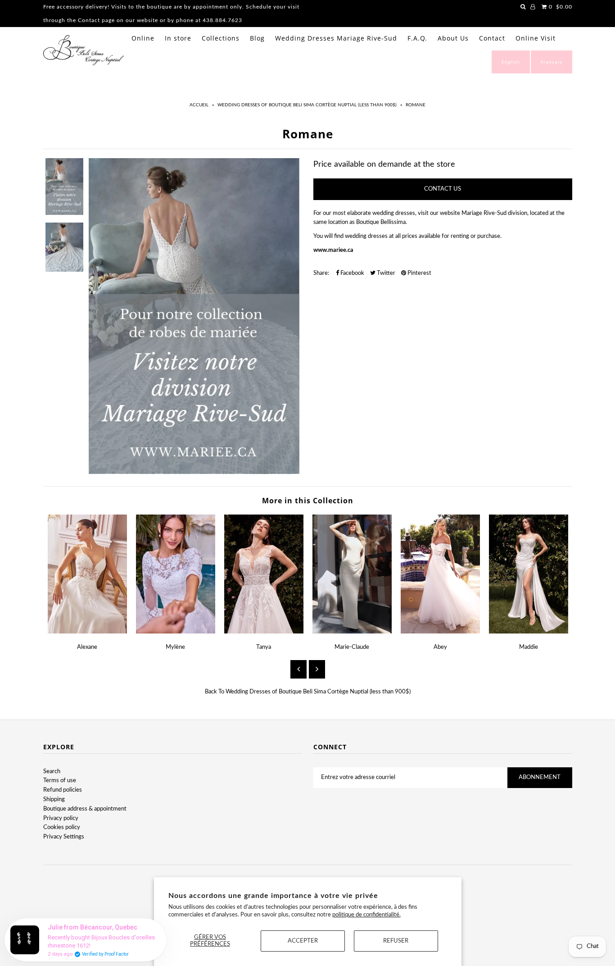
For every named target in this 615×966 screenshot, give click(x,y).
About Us (453, 38)
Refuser (395, 941)
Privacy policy (60, 818)
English (511, 62)
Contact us (442, 189)
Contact (492, 38)
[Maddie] (528, 632)
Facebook (351, 273)
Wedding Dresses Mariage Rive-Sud (336, 38)
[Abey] (440, 632)
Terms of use (59, 781)
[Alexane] (87, 632)
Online (142, 38)
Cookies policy (61, 827)
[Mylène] (175, 632)
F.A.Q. (417, 38)
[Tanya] (263, 632)
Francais (551, 62)
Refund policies (62, 790)
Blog (257, 38)
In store (178, 38)
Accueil (199, 105)
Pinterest (418, 273)
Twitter (385, 273)
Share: (321, 273)
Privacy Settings (63, 837)
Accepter (303, 941)
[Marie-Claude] (352, 632)
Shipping (54, 799)
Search (51, 772)
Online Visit (536, 38)
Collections (221, 38)
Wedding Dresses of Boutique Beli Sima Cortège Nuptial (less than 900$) (307, 105)
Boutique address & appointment (85, 809)
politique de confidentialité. (366, 915)
